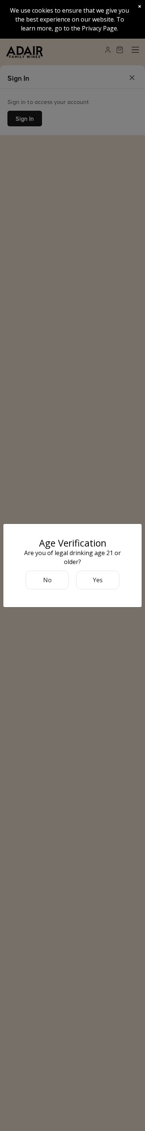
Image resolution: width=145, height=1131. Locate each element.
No (47, 580)
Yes (98, 580)
